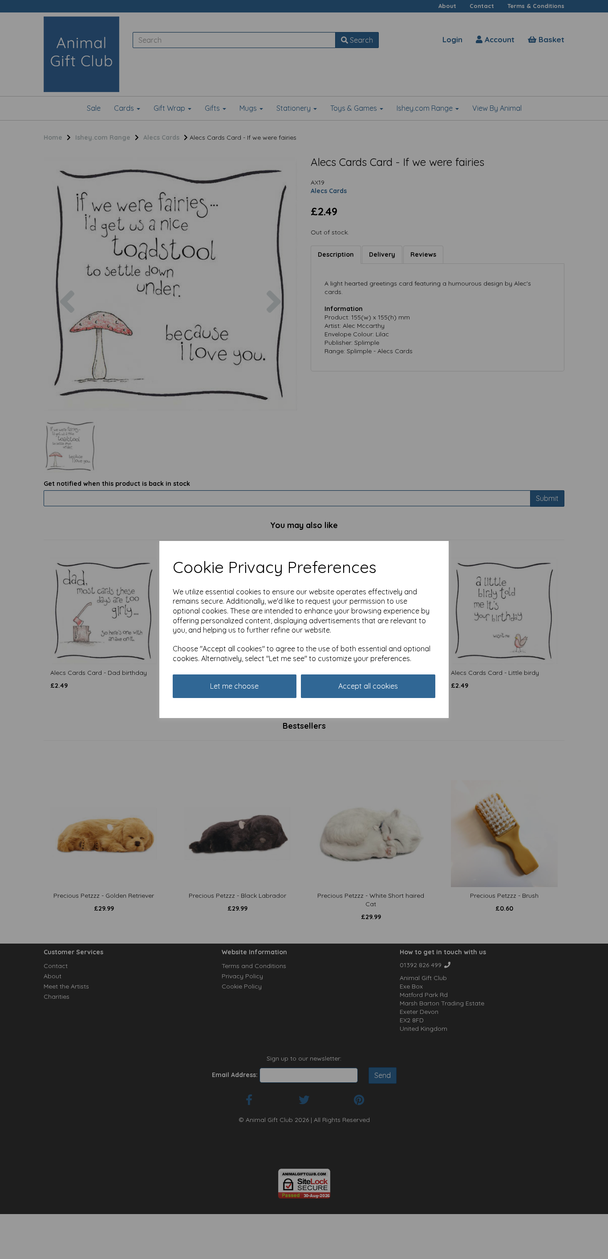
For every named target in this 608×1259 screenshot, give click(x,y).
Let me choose (234, 686)
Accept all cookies (368, 686)
